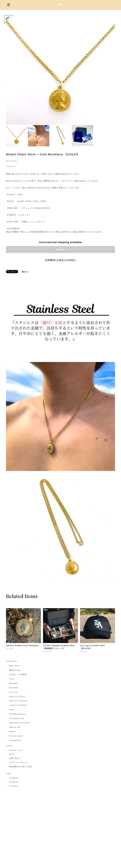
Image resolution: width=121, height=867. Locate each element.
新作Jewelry (15, 670)
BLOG (12, 754)
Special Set (14, 727)
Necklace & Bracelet (19, 722)
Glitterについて (16, 750)
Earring (13, 692)
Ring (11, 679)
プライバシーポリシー (18, 762)
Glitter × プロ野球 (18, 674)
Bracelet (13, 687)
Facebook (13, 782)
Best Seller (14, 665)
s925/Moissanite (17, 714)
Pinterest (13, 786)
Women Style (16, 736)
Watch (12, 731)
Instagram (14, 778)
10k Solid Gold (16, 718)
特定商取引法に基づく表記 (20, 766)
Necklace (13, 683)
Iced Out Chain (17, 696)
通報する (25, 272)
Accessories (15, 740)
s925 (11, 709)
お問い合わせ (14, 758)
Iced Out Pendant (18, 700)
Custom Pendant (18, 705)
